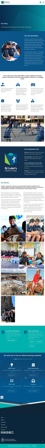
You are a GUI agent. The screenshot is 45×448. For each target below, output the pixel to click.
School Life (3, 422)
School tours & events (33, 368)
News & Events (4, 427)
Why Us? (2, 420)
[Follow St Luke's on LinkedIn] (7, 432)
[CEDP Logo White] (8, 440)
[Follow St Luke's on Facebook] (2, 432)
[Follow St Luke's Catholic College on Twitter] (10, 432)
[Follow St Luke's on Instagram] (5, 432)
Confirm (34, 445)
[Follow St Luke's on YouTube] (12, 432)
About (2, 417)
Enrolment (3, 424)
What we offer (11, 368)
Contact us (33, 384)
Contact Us (3, 429)
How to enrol (12, 384)
